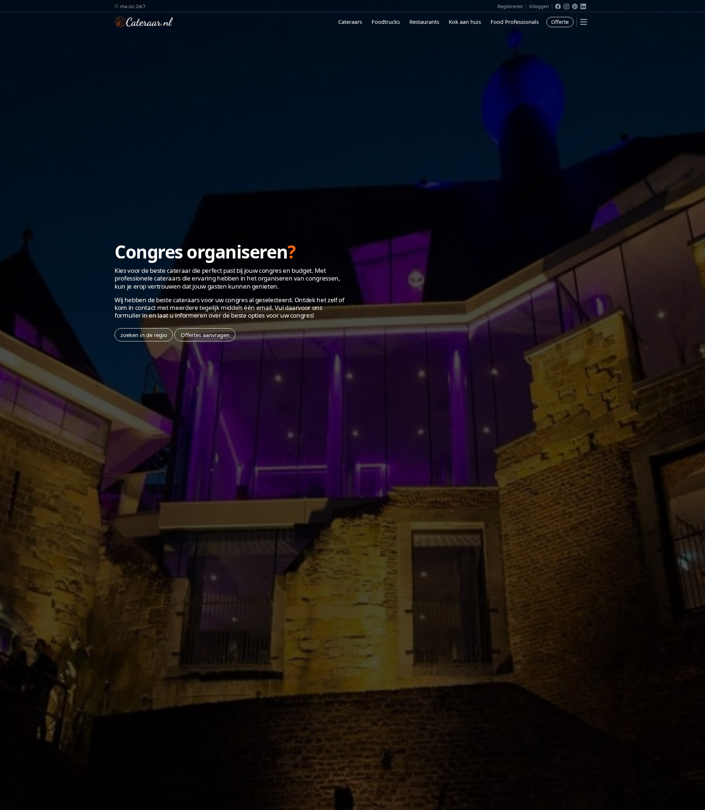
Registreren (510, 6)
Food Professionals (515, 21)
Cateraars (350, 21)
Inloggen (539, 6)
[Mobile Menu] (583, 22)
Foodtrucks (386, 21)
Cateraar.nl (144, 22)
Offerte (560, 21)
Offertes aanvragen (205, 334)
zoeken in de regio (143, 334)
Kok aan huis (465, 21)
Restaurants (424, 21)
